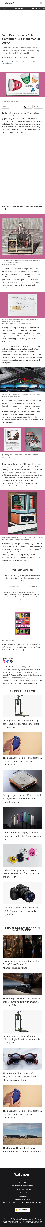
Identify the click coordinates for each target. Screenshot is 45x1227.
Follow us (29, 107)
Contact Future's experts (22, 1186)
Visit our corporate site (25, 1219)
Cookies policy (22, 1196)
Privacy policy (22, 1193)
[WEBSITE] (12, 661)
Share (6, 107)
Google (20, 469)
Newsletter (39, 107)
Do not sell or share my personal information (22, 1203)
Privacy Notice (29, 595)
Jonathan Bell (8, 57)
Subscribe (34, 3)
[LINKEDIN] (8, 661)
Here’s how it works (7, 63)
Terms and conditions (23, 1189)
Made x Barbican (19, 8)
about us (22, 1183)
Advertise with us (22, 1199)
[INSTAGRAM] (4, 661)
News (32, 57)
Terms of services (27, 592)
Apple (14, 469)
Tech (3, 30)
